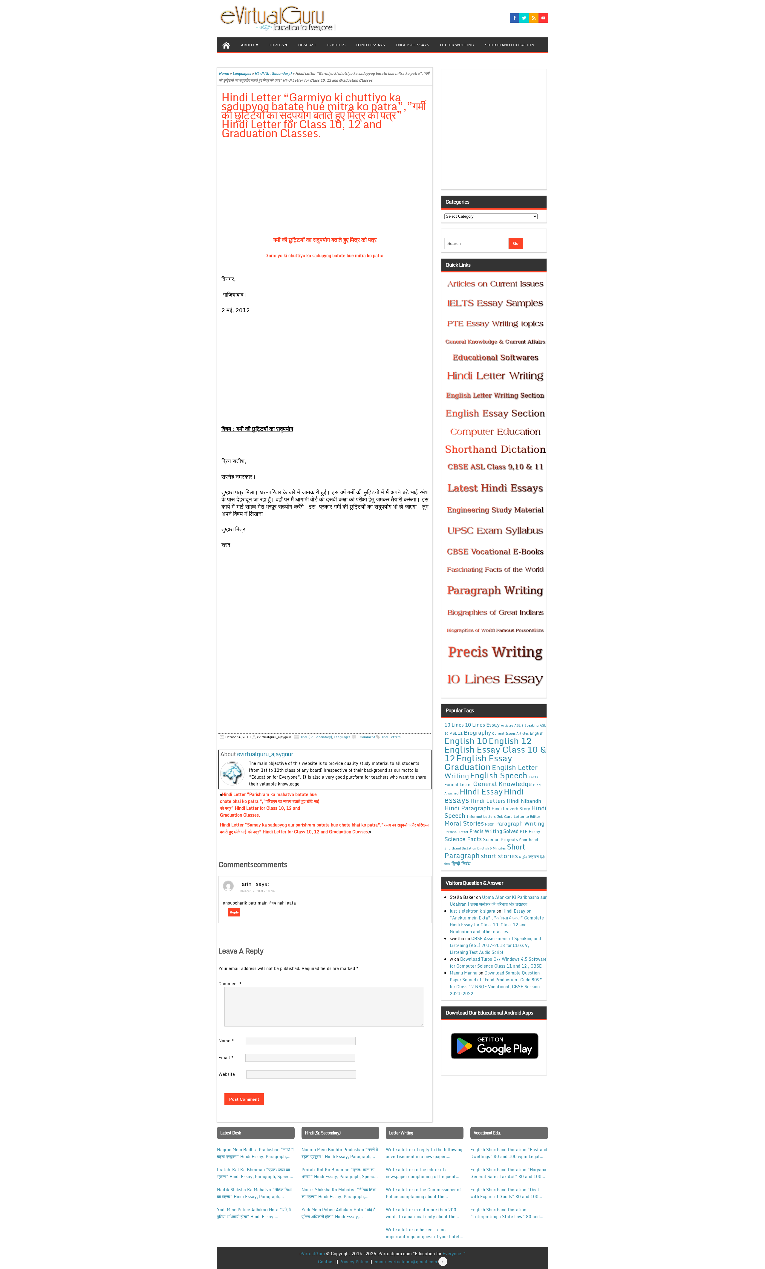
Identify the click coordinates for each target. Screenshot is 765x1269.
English (537, 733)
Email (225, 1057)
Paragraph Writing (519, 823)
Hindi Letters (390, 737)
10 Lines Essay (482, 724)
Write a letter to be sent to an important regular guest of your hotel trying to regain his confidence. (423, 1233)
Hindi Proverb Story (511, 808)
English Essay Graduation (478, 762)
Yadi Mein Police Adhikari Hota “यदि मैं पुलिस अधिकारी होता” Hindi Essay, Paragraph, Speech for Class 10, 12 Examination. (254, 1213)
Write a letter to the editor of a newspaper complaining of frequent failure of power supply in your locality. (421, 1173)
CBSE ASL (307, 45)
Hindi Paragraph (467, 808)
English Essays (412, 45)
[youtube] (543, 18)
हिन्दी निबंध (461, 863)
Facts (533, 777)
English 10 (465, 740)
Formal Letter (458, 784)
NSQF (489, 824)
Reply (234, 912)
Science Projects (500, 839)
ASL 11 (456, 733)
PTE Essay (530, 831)
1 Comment (366, 737)
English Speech (498, 775)
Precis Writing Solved (493, 831)
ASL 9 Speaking (526, 725)
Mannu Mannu (463, 972)
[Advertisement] (325, 188)
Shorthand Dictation (509, 45)
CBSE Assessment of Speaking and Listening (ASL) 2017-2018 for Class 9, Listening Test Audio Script (495, 945)
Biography (477, 732)
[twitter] (524, 18)
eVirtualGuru (312, 1253)
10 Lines (454, 725)
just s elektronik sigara (472, 910)
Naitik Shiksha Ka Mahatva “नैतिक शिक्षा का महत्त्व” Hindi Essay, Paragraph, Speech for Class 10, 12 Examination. (254, 1193)
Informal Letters (481, 816)
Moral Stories (464, 823)
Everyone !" (454, 1253)
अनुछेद (523, 857)
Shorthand (528, 839)
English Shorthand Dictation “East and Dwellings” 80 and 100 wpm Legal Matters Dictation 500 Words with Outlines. (508, 1153)
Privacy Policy (353, 1261)
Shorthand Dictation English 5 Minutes (475, 848)
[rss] (533, 18)
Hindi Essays (370, 45)
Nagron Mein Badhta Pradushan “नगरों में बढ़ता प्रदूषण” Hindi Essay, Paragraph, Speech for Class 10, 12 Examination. (255, 1153)
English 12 (510, 740)
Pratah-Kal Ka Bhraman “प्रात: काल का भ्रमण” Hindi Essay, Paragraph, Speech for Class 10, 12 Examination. (254, 1173)
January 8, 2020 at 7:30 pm (257, 891)
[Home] (226, 44)
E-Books (336, 45)
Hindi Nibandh (524, 801)
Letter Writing (457, 45)
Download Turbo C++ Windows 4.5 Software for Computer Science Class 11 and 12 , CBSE (498, 962)
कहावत (533, 856)
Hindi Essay (481, 791)
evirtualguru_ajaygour (265, 754)
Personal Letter (456, 832)
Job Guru (504, 816)
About (248, 45)
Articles (507, 725)
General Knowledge (502, 784)
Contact (326, 1261)
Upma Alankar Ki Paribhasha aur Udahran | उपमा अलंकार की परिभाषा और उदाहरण (498, 900)
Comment (229, 983)
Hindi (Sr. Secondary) (273, 73)
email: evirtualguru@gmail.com (405, 1261)
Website (226, 1074)
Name (226, 1040)
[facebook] (514, 18)
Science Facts (463, 839)
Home (224, 73)
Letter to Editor (527, 816)
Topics (276, 45)
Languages (241, 73)
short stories (499, 856)
